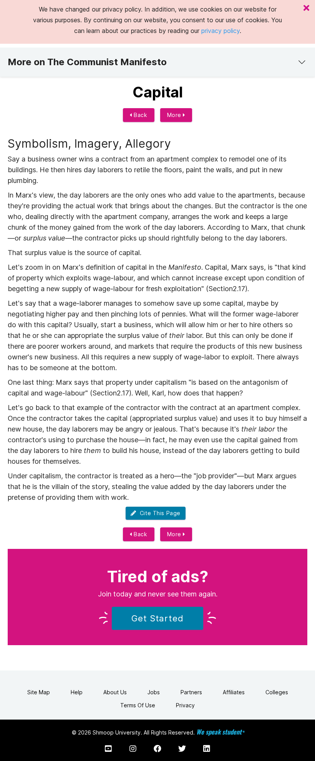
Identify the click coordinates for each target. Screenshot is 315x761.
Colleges (276, 692)
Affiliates (234, 692)
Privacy (185, 705)
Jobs (154, 692)
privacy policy (220, 31)
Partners (191, 692)
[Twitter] (182, 748)
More (175, 115)
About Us (115, 692)
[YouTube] (108, 748)
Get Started (157, 618)
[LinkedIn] (206, 748)
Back (140, 115)
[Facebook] (157, 748)
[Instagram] (133, 748)
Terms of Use (137, 705)
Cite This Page (158, 513)
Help (77, 692)
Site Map (38, 692)
